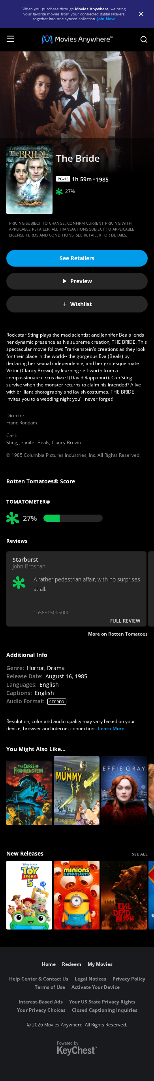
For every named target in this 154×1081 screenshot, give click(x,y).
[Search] (144, 39)
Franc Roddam (21, 422)
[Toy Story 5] (29, 895)
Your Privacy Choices (41, 1010)
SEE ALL (140, 854)
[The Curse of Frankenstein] (29, 790)
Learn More (111, 728)
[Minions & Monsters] (77, 895)
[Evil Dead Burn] (124, 895)
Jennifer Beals (34, 442)
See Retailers (77, 258)
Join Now (106, 18)
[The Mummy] (77, 790)
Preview (81, 281)
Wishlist (81, 304)
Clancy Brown (66, 442)
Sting (11, 442)
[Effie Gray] (124, 790)
